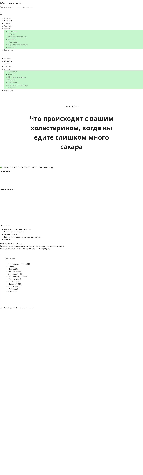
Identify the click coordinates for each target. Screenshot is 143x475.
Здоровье (12, 31)
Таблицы (8, 26)
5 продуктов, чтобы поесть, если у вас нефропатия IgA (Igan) (25, 248)
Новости (8, 21)
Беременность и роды (18, 44)
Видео (11, 266)
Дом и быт (13, 42)
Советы (23, 243)
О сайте (7, 18)
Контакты (8, 50)
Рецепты (12, 47)
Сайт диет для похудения (10, 3)
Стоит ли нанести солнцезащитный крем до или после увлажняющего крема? (32, 246)
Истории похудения (17, 36)
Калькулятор (13, 279)
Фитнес (11, 34)
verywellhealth (13, 243)
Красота (11, 39)
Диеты (7, 23)
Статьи (7, 28)
